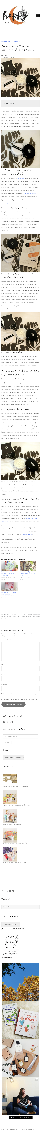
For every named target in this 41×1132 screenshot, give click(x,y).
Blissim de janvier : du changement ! (12, 824)
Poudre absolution (30, 193)
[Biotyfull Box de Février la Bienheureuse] (9, 586)
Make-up (17, 41)
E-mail (3, 674)
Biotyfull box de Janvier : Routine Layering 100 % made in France (10, 616)
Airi (27, 1129)
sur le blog (4, 203)
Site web (4, 684)
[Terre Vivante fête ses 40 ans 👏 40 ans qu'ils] (20, 1020)
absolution (21, 178)
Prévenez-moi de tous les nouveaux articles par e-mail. (20, 699)
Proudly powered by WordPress (11, 1129)
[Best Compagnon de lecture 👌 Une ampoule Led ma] (20, 1096)
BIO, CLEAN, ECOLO (7, 41)
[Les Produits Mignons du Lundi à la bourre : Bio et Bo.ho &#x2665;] (28, 566)
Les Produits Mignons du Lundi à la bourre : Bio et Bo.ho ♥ (27, 573)
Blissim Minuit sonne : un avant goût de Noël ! (15, 862)
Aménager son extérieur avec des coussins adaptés (16, 786)
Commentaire (6, 640)
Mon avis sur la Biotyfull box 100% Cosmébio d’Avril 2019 (8, 573)
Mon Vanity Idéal (27, 534)
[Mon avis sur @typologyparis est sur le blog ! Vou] (20, 1058)
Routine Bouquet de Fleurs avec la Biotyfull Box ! (16, 805)
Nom (3, 664)
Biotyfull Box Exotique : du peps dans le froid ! (15, 843)
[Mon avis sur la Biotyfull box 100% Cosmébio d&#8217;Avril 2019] (9, 566)
